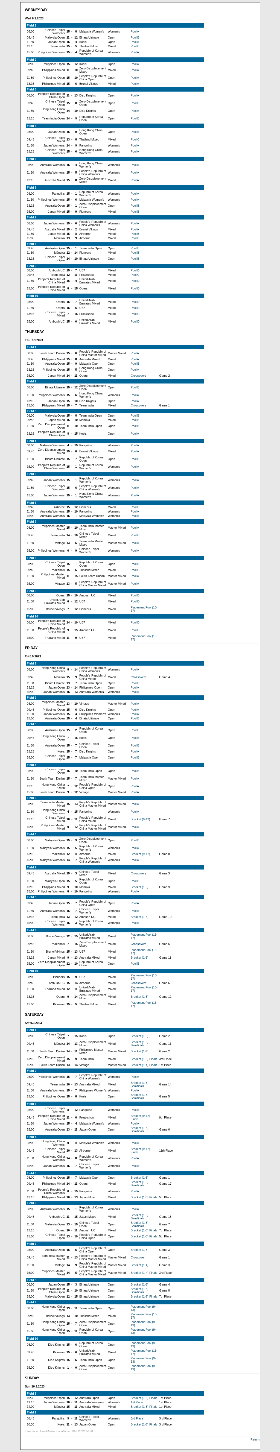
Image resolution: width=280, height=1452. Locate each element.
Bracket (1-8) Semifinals (139, 1043)
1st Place (137, 1402)
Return (254, 1439)
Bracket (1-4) (139, 1051)
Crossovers (139, 375)
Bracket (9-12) (140, 819)
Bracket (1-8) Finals (144, 1059)
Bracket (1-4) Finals (144, 1065)
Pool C (135, 46)
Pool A (135, 31)
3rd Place (137, 1418)
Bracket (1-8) (139, 887)
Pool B (135, 37)
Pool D (135, 270)
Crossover (138, 1257)
